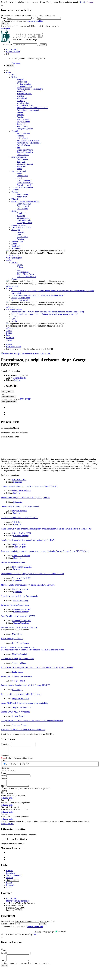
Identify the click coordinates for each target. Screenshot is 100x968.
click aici (82, 2)
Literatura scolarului (25, 183)
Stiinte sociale (17, 241)
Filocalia (20, 136)
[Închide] (2, 5)
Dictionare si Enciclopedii (22, 187)
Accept (90, 2)
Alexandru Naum (19, 663)
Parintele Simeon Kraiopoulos (29, 143)
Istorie (14, 211)
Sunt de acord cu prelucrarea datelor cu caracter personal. (27, 788)
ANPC (9, 887)
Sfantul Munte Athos (25, 274)
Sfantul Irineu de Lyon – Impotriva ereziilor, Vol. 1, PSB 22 (25, 497)
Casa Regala (22, 213)
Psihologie (15, 230)
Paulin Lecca (17, 672)
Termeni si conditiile (35, 21)
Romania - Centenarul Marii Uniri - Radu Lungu (21, 694)
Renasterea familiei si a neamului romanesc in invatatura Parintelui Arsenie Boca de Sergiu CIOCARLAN (44, 551)
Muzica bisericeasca (25, 105)
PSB (18, 147)
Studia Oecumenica (25, 152)
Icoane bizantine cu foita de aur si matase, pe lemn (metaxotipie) (37, 295)
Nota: (3, 760)
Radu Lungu (17, 690)
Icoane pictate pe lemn (20, 298)
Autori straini (22, 197)
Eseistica (15, 190)
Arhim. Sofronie (23, 133)
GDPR (9, 883)
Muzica (14, 262)
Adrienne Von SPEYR (21, 609)
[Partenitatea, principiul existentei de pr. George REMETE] (25, 353)
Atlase (19, 173)
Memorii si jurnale (18, 225)
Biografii (20, 79)
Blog (8, 335)
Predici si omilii (23, 119)
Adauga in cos (7, 391)
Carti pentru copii (18, 171)
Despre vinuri (22, 208)
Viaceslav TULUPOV (21, 578)
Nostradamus (17, 634)
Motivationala (22, 237)
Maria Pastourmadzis (20, 589)
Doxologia (17, 558)
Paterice (20, 112)
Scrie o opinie (14, 371)
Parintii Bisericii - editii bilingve (30, 89)
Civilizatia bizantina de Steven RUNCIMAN (19, 517)
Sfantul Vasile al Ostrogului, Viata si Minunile (20, 506)
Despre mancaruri (24, 204)
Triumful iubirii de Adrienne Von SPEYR (18, 616)
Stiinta (14, 244)
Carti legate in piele (14, 258)
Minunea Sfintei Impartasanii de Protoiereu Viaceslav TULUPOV (28, 585)
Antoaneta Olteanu (19, 725)
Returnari (10, 885)
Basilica (16, 493)
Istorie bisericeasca (24, 93)
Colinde (20, 267)
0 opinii (4, 371)
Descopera (5, 28)
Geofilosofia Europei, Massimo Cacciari (17, 658)
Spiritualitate (22, 124)
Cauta (43, 45)
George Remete (19, 378)
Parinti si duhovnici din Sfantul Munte (32, 107)
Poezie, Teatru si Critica (21, 227)
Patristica (20, 115)
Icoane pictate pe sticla (20, 300)
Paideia (17, 380)
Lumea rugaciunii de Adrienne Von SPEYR (19, 627)
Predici (14, 279)
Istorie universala (24, 220)
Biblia (13, 75)
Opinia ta (5, 755)
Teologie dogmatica (25, 129)
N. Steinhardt (22, 138)
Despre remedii (23, 206)
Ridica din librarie (8, 397)
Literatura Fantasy (24, 180)
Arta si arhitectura (18, 157)
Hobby (19, 234)
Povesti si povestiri (24, 185)
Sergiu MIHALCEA (20, 698)
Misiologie (21, 100)
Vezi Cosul (15, 63)
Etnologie (21, 215)
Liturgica (20, 96)
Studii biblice (22, 126)
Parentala (20, 239)
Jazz (18, 269)
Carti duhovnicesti (24, 86)
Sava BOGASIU (19, 479)
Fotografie (21, 161)
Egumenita (17, 482)
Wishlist (9, 877)
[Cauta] (39, 45)
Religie (14, 77)
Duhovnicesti (22, 176)
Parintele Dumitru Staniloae (28, 140)
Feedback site (12, 880)
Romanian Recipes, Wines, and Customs (17, 647)
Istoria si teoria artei (25, 164)
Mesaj (3, 786)
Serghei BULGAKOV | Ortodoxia (15, 712)
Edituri (9, 333)
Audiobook (16, 248)
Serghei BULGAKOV (21, 707)
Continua (5, 768)
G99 (34, 934)
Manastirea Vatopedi (14, 309)
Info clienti (10, 873)
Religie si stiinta (23, 122)
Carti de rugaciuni (24, 84)
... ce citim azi (6, 45)
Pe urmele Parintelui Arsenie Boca (15, 605)
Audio (8, 260)
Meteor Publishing (20, 600)
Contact (9, 870)
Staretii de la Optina (25, 150)
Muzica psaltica (23, 272)
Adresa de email (7, 924)
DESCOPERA (7, 824)
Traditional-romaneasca (26, 276)
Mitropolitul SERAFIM (22, 567)
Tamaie (14, 316)
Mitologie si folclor (24, 222)
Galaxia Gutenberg (21, 535)
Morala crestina (23, 103)
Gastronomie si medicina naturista (25, 201)
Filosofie (15, 199)
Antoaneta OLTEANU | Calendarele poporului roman (23, 729)
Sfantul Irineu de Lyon (21, 491)
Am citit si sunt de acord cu (23, 21)
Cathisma (17, 524)
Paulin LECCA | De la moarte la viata (16, 676)
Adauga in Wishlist (9, 402)
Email (33, 18)
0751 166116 (11, 49)
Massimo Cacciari (19, 654)
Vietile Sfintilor (23, 154)
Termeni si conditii (13, 875)
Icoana (9, 288)
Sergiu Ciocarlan (19, 544)
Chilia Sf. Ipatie (19, 547)
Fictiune (14, 192)
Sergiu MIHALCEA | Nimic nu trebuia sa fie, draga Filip (24, 703)
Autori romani (22, 194)
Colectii (14, 131)
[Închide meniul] (7, 70)
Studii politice (17, 246)
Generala (20, 232)
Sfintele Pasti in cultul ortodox (13, 562)
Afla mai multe (12, 255)
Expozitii (10, 337)
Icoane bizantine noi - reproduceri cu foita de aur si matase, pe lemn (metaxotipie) (44, 314)
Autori (9, 330)
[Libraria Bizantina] (22, 42)
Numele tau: (6, 744)
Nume (3, 18)
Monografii (21, 166)
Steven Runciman (19, 511)
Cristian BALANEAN (21, 533)
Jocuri (19, 178)
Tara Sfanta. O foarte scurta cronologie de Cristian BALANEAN (28, 540)
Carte (8, 72)
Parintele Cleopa (23, 145)
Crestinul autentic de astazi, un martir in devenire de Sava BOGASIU (29, 486)
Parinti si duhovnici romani (28, 110)
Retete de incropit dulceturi (12, 638)
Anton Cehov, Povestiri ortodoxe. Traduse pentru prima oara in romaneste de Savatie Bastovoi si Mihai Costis (46, 529)
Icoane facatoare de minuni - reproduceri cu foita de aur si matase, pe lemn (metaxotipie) (47, 312)
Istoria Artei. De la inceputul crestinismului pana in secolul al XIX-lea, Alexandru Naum (37, 667)
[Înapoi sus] (2, 937)
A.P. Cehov (16, 522)
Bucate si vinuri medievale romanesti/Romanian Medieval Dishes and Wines (32, 650)
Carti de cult (22, 82)
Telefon (4, 778)
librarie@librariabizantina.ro (17, 901)
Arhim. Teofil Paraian (21, 556)
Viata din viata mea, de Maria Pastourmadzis (19, 596)
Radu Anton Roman (20, 643)
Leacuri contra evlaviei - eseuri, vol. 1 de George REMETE (25, 685)
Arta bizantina (22, 159)
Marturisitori (22, 98)
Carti (13, 319)
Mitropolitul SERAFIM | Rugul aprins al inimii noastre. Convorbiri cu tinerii (32, 574)
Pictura (19, 169)
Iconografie (21, 91)
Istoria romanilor (23, 218)
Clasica (20, 265)
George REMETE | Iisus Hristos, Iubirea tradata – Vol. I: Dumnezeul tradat (32, 721)
